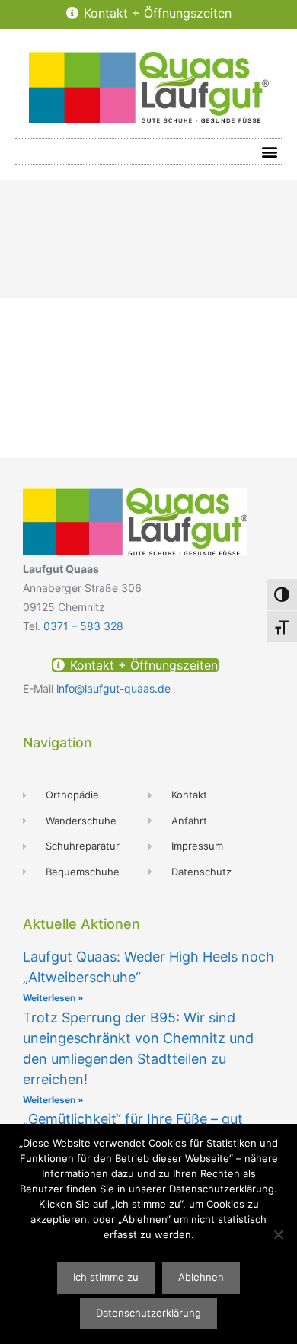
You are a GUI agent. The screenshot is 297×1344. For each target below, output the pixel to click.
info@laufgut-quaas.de (113, 688)
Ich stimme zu (106, 1277)
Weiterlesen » (53, 997)
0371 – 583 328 (83, 625)
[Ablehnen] (278, 1234)
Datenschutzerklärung (148, 1313)
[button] (269, 151)
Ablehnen (201, 1277)
